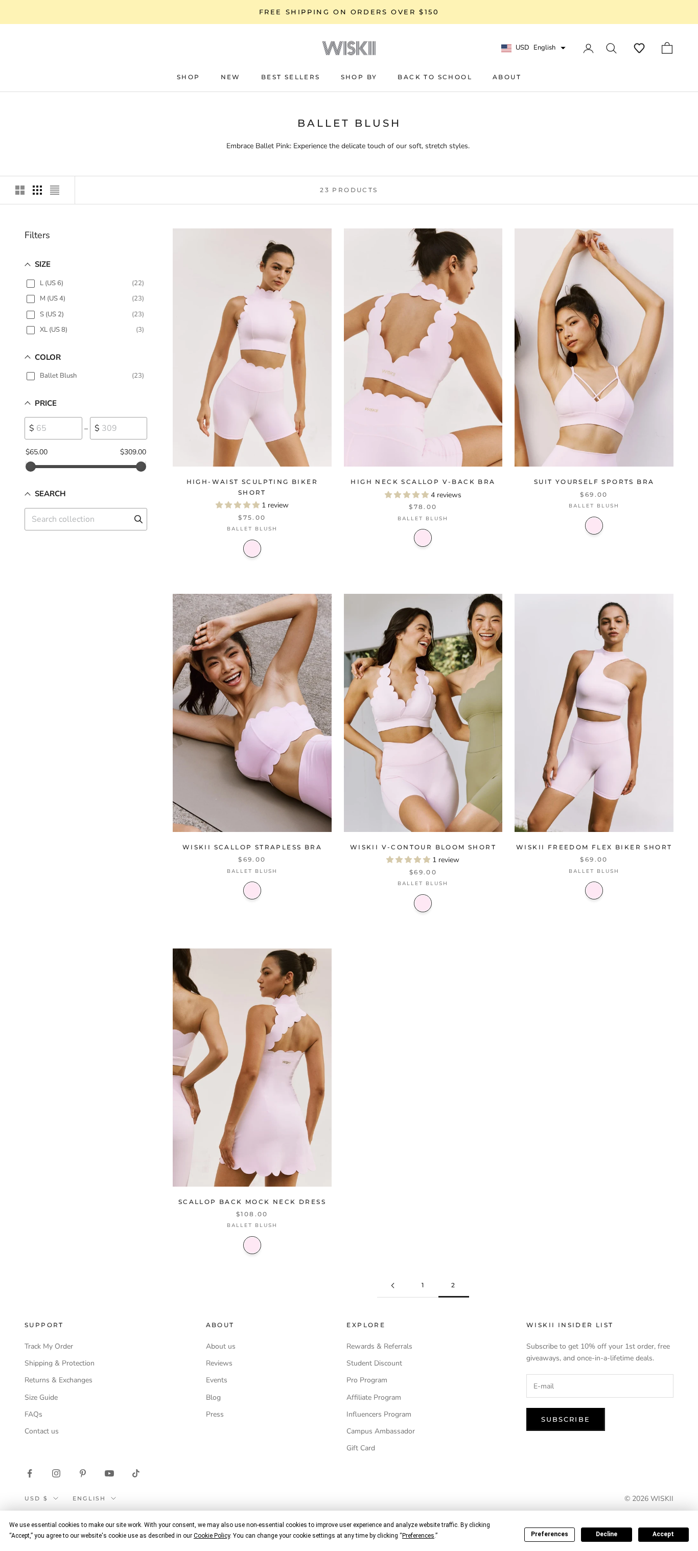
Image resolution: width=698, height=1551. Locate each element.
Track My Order (49, 1346)
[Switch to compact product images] (54, 190)
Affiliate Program (373, 1397)
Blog (213, 1397)
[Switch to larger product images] (20, 190)
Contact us (42, 1431)
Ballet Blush (252, 549)
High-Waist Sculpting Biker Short (252, 487)
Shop (188, 77)
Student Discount (374, 1363)
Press (215, 1414)
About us (221, 1346)
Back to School (435, 77)
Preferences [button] (418, 1535)
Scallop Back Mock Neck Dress (252, 1202)
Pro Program (366, 1380)
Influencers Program (378, 1414)
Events (216, 1380)
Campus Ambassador (380, 1431)
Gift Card (360, 1448)
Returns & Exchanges (58, 1380)
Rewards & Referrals (379, 1346)
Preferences (549, 1534)
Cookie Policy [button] (212, 1535)
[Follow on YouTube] (109, 1473)
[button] (639, 48)
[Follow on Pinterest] (83, 1473)
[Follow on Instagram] (56, 1473)
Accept (663, 1534)
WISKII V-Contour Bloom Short (423, 847)
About (507, 77)
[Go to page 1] (392, 1285)
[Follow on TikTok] (136, 1473)
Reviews (219, 1363)
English (89, 1498)
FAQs (33, 1414)
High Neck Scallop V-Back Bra (423, 481)
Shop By (359, 77)
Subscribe (565, 1419)
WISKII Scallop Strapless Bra (252, 847)
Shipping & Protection (60, 1363)
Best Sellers (290, 77)
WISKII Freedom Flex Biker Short (594, 847)
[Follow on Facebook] (30, 1473)
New (231, 77)
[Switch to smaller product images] (37, 190)
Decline (606, 1534)
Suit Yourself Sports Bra (594, 481)
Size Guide (41, 1397)
